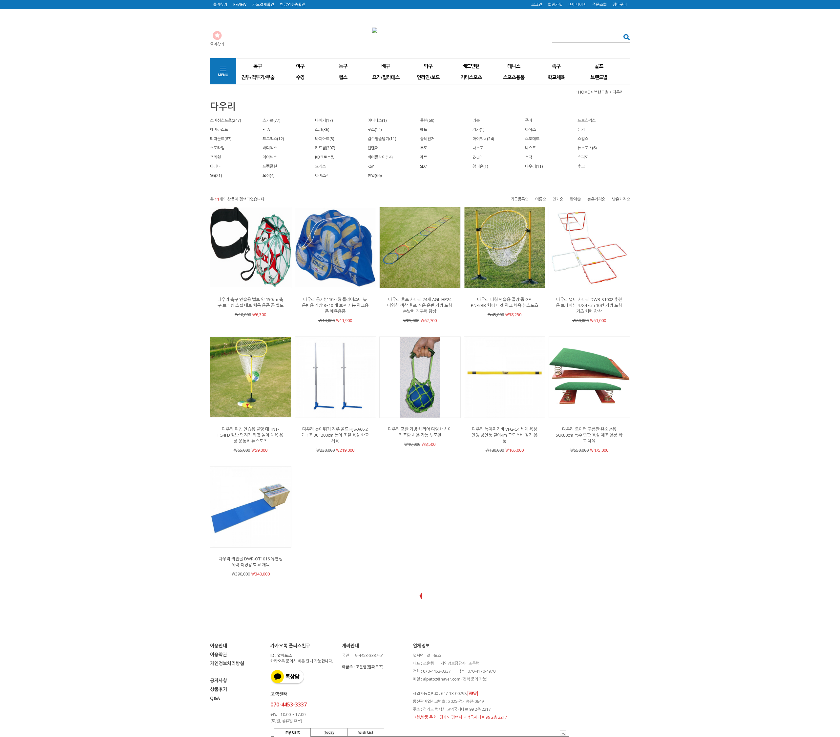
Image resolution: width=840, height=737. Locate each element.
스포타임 (217, 148)
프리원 (215, 157)
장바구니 (620, 4)
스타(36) (322, 129)
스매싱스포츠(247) (225, 120)
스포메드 (532, 138)
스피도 (583, 157)
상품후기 (218, 689)
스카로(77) (271, 120)
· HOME (583, 92)
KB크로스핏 (324, 157)
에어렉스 (269, 157)
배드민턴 (470, 66)
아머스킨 (322, 175)
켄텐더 (373, 148)
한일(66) (375, 175)
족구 (556, 66)
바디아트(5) (324, 138)
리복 (476, 120)
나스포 (477, 148)
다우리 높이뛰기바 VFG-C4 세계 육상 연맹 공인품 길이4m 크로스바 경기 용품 (504, 435)
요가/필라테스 (385, 77)
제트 (423, 157)
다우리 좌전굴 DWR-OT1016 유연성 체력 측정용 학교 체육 (251, 562)
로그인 (536, 4)
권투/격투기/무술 (257, 77)
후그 (581, 166)
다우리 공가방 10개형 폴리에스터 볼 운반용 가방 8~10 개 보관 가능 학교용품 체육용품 (335, 305)
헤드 (423, 129)
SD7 (423, 166)
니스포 (530, 148)
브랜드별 (598, 77)
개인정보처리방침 (227, 663)
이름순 (540, 199)
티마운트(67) (220, 138)
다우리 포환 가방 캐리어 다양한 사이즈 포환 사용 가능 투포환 (420, 432)
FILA (266, 129)
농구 (343, 66)
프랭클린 (269, 166)
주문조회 (599, 4)
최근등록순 (520, 199)
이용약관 (218, 654)
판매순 (575, 199)
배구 (385, 66)
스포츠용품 (513, 77)
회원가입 (555, 4)
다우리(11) (534, 166)
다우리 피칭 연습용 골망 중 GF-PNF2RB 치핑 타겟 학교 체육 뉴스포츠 (504, 302)
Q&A (215, 698)
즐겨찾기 (220, 4)
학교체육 (556, 77)
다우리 (618, 92)
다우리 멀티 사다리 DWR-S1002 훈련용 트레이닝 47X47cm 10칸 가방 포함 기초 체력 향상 (589, 305)
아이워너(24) (483, 138)
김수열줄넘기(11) (382, 138)
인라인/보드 (428, 77)
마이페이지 (577, 4)
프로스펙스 (587, 120)
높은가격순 (596, 199)
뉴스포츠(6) (587, 148)
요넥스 (320, 166)
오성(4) (268, 175)
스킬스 (583, 138)
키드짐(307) (325, 148)
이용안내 (218, 645)
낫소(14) (375, 129)
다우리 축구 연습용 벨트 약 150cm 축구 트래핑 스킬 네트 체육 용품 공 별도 (251, 302)
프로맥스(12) (273, 138)
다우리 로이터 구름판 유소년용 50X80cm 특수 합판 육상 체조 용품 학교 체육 (589, 435)
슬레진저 (427, 138)
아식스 (530, 129)
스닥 (528, 157)
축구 (257, 66)
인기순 (558, 199)
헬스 (343, 77)
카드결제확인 (263, 4)
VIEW (472, 693)
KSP (371, 166)
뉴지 (581, 129)
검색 (624, 37)
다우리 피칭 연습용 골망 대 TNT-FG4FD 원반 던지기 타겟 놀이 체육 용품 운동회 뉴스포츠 (250, 435)
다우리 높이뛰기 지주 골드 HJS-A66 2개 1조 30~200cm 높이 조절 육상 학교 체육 (335, 435)
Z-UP (477, 157)
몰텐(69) (427, 120)
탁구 (428, 66)
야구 (300, 66)
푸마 (528, 120)
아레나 (215, 166)
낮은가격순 (621, 199)
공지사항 (218, 680)
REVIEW (239, 4)
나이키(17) (324, 120)
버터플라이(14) (380, 157)
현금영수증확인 (292, 4)
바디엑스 (269, 148)
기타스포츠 (471, 77)
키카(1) (478, 129)
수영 (300, 77)
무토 (423, 148)
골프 (599, 66)
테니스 (513, 66)
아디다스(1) (377, 120)
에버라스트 (219, 129)
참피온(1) (480, 166)
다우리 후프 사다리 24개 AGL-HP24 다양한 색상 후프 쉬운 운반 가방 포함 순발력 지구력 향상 (419, 305)
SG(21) (216, 175)
